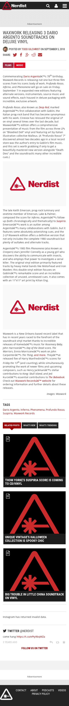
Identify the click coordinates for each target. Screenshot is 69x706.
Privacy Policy (41, 694)
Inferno (25, 409)
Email (40, 55)
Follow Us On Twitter (34, 648)
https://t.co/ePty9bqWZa (31, 636)
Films (8, 65)
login (56, 6)
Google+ (27, 55)
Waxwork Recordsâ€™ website (33, 380)
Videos (62, 690)
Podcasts (48, 690)
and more (39, 355)
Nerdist (14, 5)
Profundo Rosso (55, 409)
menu (65, 6)
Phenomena (37, 409)
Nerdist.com (6, 694)
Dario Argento (31, 76)
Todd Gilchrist (31, 49)
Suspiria (8, 413)
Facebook (21, 55)
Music (19, 65)
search (48, 6)
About (34, 690)
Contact (21, 690)
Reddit (33, 55)
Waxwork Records (24, 413)
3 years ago (10, 642)
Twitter (15, 55)
